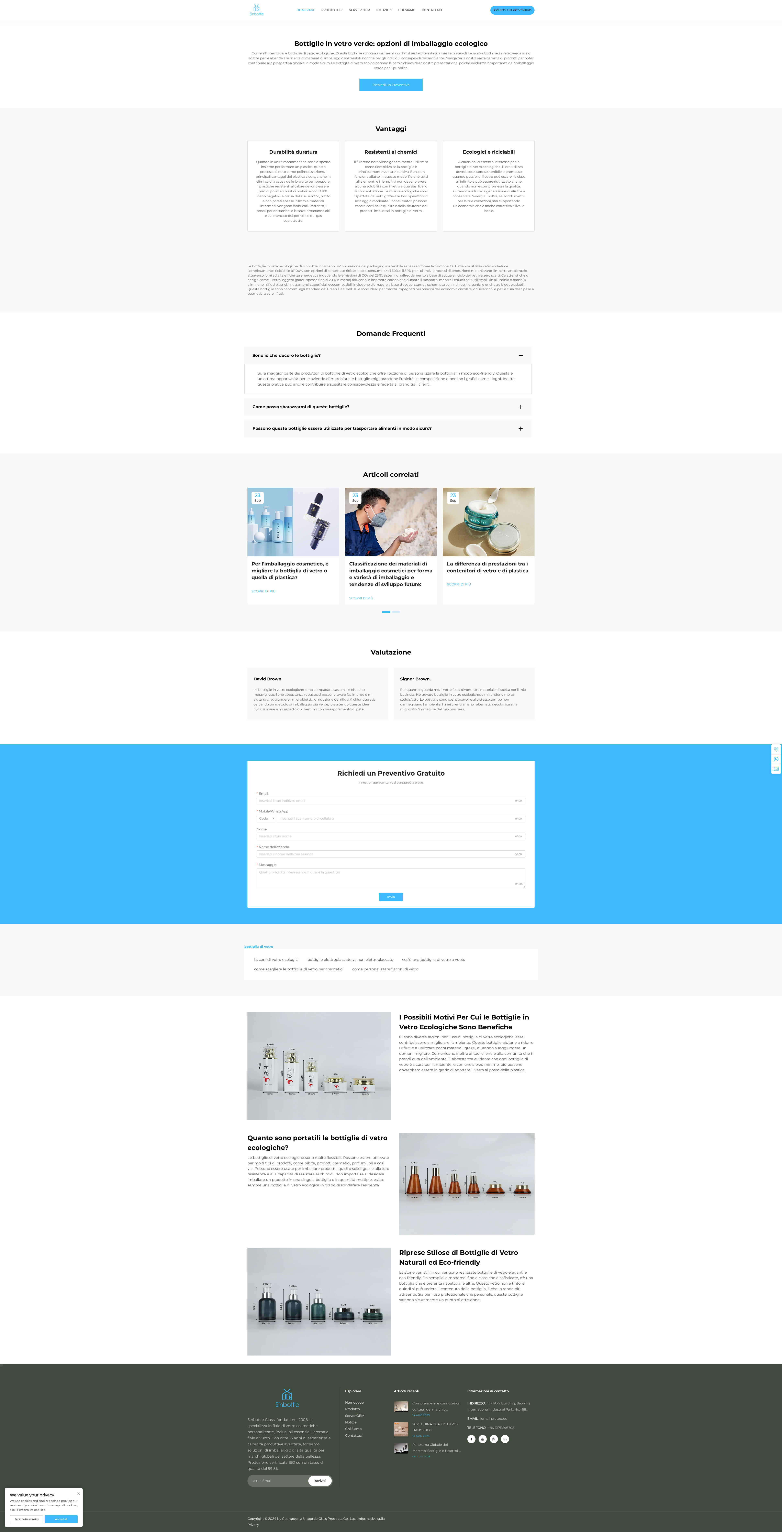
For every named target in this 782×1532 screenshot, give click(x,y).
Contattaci (432, 10)
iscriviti (320, 1481)
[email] (776, 769)
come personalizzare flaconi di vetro (385, 969)
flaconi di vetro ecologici (276, 959)
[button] (386, 612)
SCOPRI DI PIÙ (264, 591)
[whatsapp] (776, 759)
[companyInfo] (258, 10)
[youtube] (483, 1439)
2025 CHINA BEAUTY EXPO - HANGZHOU (435, 1427)
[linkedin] (505, 1439)
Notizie (382, 10)
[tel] (776, 749)
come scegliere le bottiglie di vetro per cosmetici (298, 969)
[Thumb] (403, 1406)
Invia (391, 897)
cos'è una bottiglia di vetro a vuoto (433, 959)
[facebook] (471, 1439)
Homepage (306, 10)
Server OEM (359, 10)
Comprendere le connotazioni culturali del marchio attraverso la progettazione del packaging (436, 1407)
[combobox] (267, 818)
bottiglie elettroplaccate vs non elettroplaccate (350, 959)
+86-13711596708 (501, 1428)
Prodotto (330, 10)
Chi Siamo (407, 10)
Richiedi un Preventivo (391, 85)
